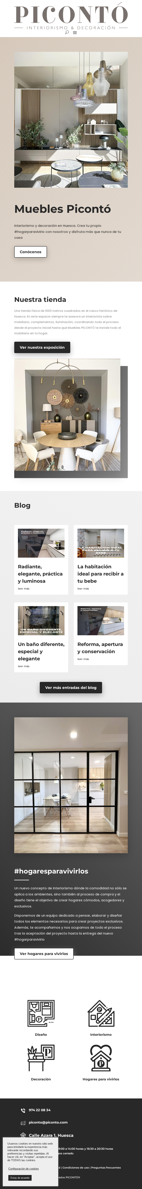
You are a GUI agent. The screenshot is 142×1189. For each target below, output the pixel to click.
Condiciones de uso (75, 1167)
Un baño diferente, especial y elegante (41, 651)
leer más (23, 588)
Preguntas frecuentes (106, 1167)
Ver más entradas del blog (71, 687)
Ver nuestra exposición (42, 347)
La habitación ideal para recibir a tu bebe (100, 574)
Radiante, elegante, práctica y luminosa (40, 574)
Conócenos (30, 252)
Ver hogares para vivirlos (44, 953)
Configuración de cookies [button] (23, 1168)
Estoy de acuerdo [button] (20, 1177)
